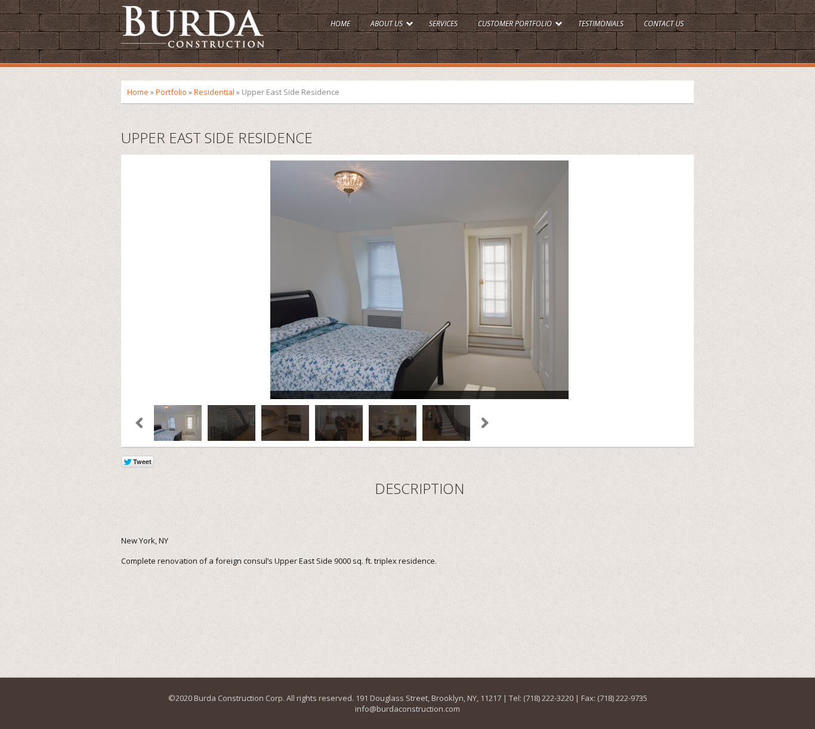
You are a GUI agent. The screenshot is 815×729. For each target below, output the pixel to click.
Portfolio (171, 92)
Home (340, 23)
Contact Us (664, 23)
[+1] (243, 463)
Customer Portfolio (515, 23)
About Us (387, 23)
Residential (214, 92)
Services (443, 23)
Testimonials (600, 23)
